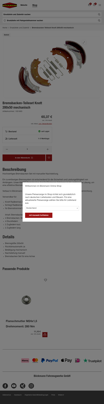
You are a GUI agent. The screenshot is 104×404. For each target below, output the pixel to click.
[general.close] (77, 186)
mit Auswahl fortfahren (38, 215)
